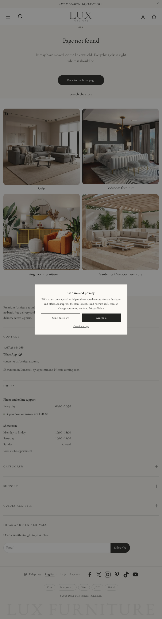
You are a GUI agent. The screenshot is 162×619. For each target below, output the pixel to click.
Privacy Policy (96, 308)
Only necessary (60, 317)
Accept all (101, 317)
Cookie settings (81, 326)
